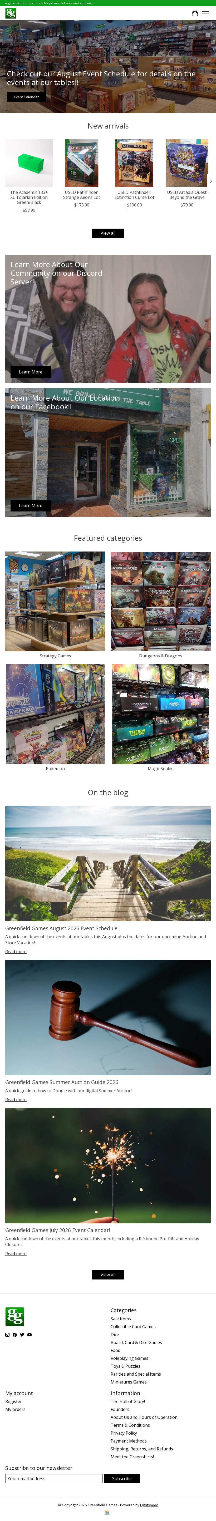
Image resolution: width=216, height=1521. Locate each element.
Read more (16, 951)
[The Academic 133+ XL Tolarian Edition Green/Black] (29, 163)
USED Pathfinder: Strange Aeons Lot (81, 194)
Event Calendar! (27, 97)
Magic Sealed (161, 768)
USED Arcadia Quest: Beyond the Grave (187, 194)
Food (115, 1350)
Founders (120, 1409)
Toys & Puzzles (125, 1366)
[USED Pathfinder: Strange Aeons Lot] (81, 163)
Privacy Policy (124, 1433)
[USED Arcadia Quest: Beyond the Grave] (187, 163)
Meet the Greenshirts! (132, 1457)
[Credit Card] (107, 1513)
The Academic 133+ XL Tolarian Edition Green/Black (29, 197)
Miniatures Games (129, 1382)
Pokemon (55, 768)
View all (108, 233)
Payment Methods (129, 1441)
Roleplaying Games (129, 1358)
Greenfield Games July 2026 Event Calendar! (57, 1230)
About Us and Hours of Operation (144, 1417)
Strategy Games (55, 656)
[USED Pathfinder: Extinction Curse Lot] (134, 163)
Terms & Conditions (130, 1425)
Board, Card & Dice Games (136, 1342)
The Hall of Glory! (128, 1401)
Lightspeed (149, 1505)
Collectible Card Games (133, 1327)
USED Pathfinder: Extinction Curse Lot (134, 194)
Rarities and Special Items (136, 1374)
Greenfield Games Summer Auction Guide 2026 (61, 1082)
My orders (15, 1409)
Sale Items (121, 1319)
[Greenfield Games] (10, 13)
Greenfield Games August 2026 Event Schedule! (62, 928)
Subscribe (122, 1478)
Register (13, 1401)
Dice (115, 1334)
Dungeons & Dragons (160, 656)
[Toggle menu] (205, 13)
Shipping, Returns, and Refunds (142, 1449)
